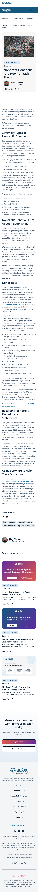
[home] (7, 3)
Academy (6, 19)
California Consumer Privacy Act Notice (19, 854)
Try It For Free (19, 742)
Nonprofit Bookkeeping (11, 526)
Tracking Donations (25, 522)
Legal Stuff (13, 863)
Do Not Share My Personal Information (19, 858)
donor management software (14, 304)
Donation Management (23, 19)
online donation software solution (15, 481)
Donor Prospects (9, 522)
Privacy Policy (23, 863)
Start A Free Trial (19, 825)
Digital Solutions (28, 526)
